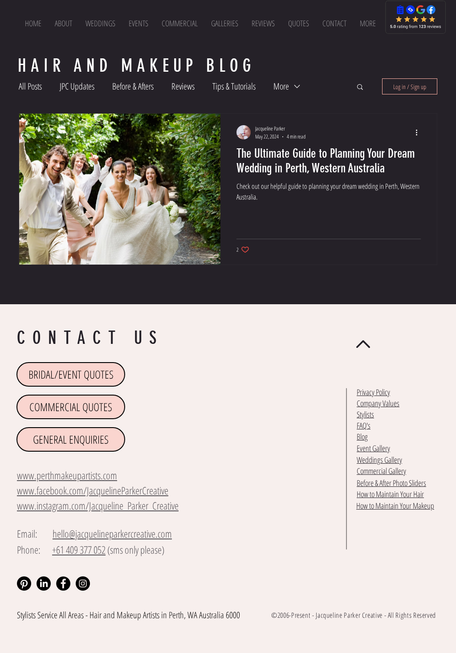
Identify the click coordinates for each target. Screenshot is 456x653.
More (281, 86)
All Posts (30, 86)
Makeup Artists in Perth (150, 615)
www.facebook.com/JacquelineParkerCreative (92, 490)
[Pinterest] (24, 583)
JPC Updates (77, 86)
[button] (368, 23)
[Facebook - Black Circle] (63, 583)
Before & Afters (133, 86)
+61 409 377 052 (79, 550)
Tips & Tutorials (234, 86)
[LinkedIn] (44, 583)
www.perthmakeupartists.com (67, 475)
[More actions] (419, 132)
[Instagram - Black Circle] (83, 583)
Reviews (183, 86)
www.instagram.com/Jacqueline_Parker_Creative (98, 505)
